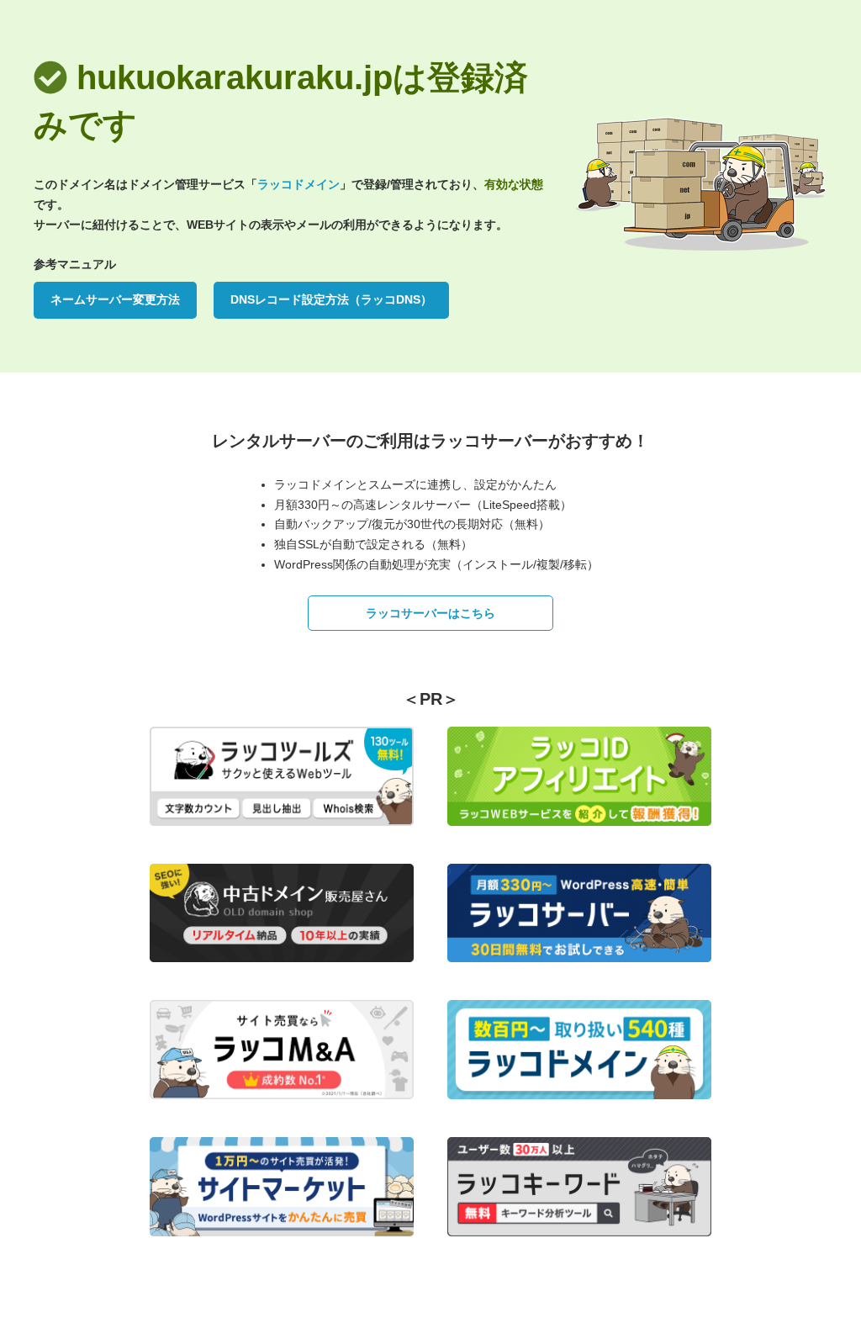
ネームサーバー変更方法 (115, 299)
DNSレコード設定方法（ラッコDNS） (331, 299)
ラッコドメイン (298, 184)
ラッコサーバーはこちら (430, 613)
